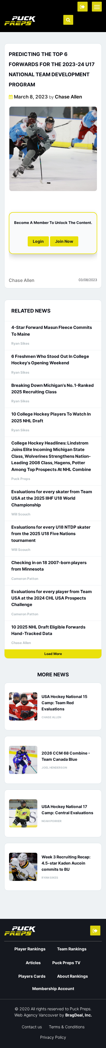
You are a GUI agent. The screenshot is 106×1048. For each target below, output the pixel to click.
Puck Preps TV (66, 962)
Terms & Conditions (67, 1026)
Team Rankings (71, 948)
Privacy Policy (53, 1037)
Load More (53, 654)
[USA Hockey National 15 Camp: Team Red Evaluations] (23, 706)
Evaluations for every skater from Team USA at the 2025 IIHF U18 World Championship (51, 498)
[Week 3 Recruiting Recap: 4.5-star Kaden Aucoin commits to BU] (23, 867)
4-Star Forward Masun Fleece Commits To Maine (51, 330)
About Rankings (72, 976)
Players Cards (32, 976)
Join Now (64, 241)
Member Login (82, 7)
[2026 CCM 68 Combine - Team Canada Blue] (23, 760)
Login (38, 241)
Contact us (32, 1026)
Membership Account (53, 988)
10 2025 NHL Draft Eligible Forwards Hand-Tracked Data (48, 630)
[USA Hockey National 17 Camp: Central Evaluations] (23, 813)
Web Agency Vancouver (36, 1015)
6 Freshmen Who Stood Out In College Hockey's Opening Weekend (50, 359)
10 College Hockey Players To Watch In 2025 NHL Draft (51, 417)
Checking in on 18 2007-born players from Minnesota (48, 566)
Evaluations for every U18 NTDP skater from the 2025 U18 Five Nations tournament (50, 533)
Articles (33, 962)
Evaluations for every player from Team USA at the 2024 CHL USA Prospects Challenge (51, 598)
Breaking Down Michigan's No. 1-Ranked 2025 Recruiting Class (52, 388)
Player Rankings (30, 948)
